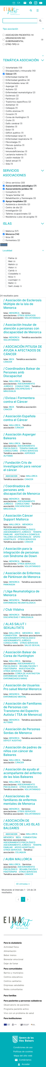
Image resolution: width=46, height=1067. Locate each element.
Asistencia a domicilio (27, 534)
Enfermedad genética (15, 676)
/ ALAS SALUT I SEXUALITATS (14, 626)
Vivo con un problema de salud (19, 1013)
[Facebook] (30, 2)
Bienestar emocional (13, 959)
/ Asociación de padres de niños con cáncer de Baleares (22, 751)
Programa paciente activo (16, 1009)
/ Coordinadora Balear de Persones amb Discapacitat (21, 372)
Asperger (30, 453)
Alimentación (10, 951)
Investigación (27, 668)
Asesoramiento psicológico (19, 447)
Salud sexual (32, 645)
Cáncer (7, 361)
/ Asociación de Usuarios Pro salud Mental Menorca (22, 687)
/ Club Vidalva (13, 609)
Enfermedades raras (15, 678)
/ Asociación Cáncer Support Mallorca (18, 517)
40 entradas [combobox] (24, 884)
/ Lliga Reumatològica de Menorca (21, 593)
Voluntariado (32, 318)
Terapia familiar (28, 448)
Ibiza (11, 359)
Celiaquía (20, 852)
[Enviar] (40, 20)
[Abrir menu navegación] (37, 10)
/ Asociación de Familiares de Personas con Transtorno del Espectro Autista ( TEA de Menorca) (22, 709)
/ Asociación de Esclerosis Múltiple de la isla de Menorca (22, 304)
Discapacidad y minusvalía (17, 389)
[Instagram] (35, 2)
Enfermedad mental (14, 696)
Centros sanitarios (12, 981)
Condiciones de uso (23, 1047)
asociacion (11, 476)
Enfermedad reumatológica (19, 602)
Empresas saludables (14, 985)
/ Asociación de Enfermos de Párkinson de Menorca (21, 575)
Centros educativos (13, 977)
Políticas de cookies (23, 1051)
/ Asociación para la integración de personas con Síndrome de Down (21, 552)
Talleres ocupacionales (17, 537)
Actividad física (11, 947)
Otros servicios (27, 315)
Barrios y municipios (13, 972)
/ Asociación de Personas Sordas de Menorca (21, 731)
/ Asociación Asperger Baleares (19, 436)
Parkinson (9, 584)
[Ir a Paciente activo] (12, 11)
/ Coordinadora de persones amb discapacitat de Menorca (21, 489)
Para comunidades (13, 968)
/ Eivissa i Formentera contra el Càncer (19, 400)
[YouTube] (40, 3)
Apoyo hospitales (24, 847)
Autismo (8, 455)
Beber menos (10, 955)
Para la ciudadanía (13, 942)
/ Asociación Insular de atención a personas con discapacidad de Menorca (22, 328)
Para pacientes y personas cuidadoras (23, 1000)
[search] (31, 10)
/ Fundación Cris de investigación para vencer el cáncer (22, 466)
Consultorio (22, 386)
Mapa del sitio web (23, 1055)
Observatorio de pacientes (16, 1005)
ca (18, 2)
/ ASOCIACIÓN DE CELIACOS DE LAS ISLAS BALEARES (21, 824)
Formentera (10, 635)
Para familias (10, 995)
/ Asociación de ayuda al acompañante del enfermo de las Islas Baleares (22, 773)
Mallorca (14, 381)
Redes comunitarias (13, 989)
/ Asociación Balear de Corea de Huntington (19, 654)
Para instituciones (13, 1018)
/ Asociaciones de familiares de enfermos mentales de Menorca (20, 800)
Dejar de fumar (11, 963)
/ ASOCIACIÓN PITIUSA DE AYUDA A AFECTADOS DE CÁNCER (22, 350)
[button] (23, 29)
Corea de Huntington (27, 673)
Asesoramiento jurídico (17, 532)
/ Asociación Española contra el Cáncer (19, 418)
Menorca (14, 313)
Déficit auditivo (12, 740)
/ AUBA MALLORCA (17, 859)
